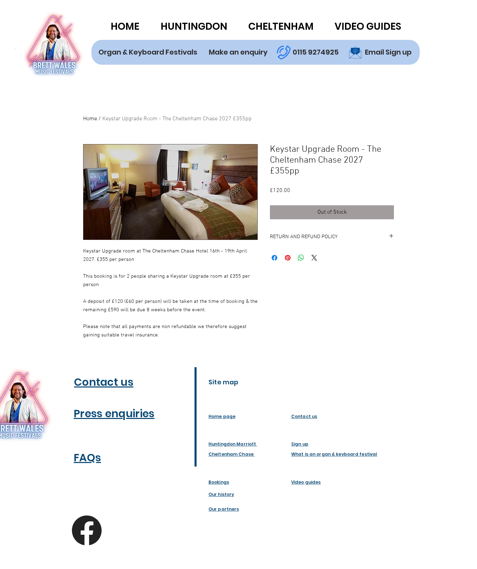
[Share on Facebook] (274, 258)
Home (90, 118)
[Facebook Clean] (386, 11)
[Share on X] (314, 258)
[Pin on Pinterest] (288, 258)
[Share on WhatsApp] (301, 258)
